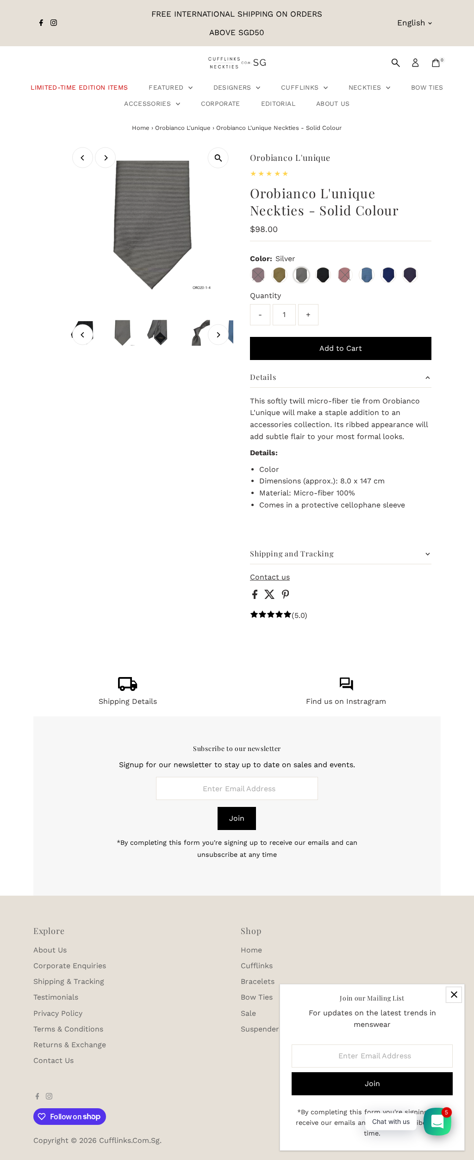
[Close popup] (454, 995)
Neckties (366, 87)
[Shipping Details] (127, 688)
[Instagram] (53, 23)
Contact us (270, 577)
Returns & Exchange (69, 1044)
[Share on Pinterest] (285, 596)
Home (141, 127)
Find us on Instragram (346, 701)
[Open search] (396, 63)
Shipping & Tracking (68, 981)
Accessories (148, 103)
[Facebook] (41, 23)
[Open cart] (436, 63)
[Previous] (82, 157)
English (411, 22)
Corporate (220, 103)
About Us (333, 103)
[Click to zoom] (218, 157)
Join (236, 818)
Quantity (265, 295)
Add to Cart (340, 348)
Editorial (278, 103)
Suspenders (262, 1029)
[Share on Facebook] (256, 596)
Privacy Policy (57, 1013)
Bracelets (257, 981)
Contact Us (53, 1060)
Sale (248, 1013)
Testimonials (55, 997)
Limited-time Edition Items (79, 87)
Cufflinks (301, 87)
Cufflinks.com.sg (129, 1140)
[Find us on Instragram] (346, 688)
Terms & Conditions (68, 1029)
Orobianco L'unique (183, 127)
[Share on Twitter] (270, 596)
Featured (167, 87)
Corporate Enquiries (69, 965)
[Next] (105, 157)
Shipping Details (128, 701)
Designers (233, 87)
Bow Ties (427, 87)
